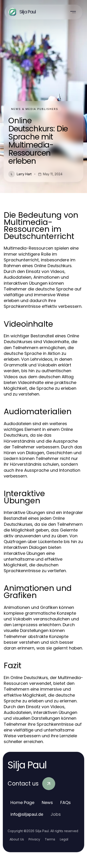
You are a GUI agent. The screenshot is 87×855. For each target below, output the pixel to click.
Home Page (22, 802)
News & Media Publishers (34, 109)
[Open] (73, 12)
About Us (17, 839)
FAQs (65, 802)
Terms (50, 839)
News (47, 802)
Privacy (34, 839)
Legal (64, 839)
